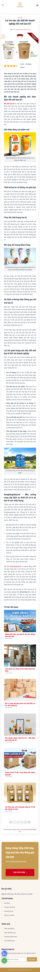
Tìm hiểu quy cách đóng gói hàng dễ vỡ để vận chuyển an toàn (20, 808)
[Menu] (3, 5)
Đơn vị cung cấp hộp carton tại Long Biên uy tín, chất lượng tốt (20, 704)
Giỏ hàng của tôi (8, 911)
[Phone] (4, 960)
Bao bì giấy (27, 29)
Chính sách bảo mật (9, 933)
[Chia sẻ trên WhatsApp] (10, 822)
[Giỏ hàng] (37, 5)
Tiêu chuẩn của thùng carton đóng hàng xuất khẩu (20, 670)
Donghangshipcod (15, 566)
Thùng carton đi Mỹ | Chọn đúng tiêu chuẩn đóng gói (20, 773)
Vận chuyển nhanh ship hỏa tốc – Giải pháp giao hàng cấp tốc (20, 739)
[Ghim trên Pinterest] (25, 822)
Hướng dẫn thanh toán (10, 937)
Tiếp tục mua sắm (9, 915)
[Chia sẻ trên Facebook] (14, 822)
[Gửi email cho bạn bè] (22, 822)
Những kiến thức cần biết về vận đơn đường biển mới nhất (20, 635)
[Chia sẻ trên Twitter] (18, 822)
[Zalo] (4, 953)
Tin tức (20, 17)
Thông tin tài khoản (9, 907)
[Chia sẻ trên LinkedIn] (29, 822)
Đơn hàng (7, 903)
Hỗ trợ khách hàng (9, 941)
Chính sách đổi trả (9, 928)
